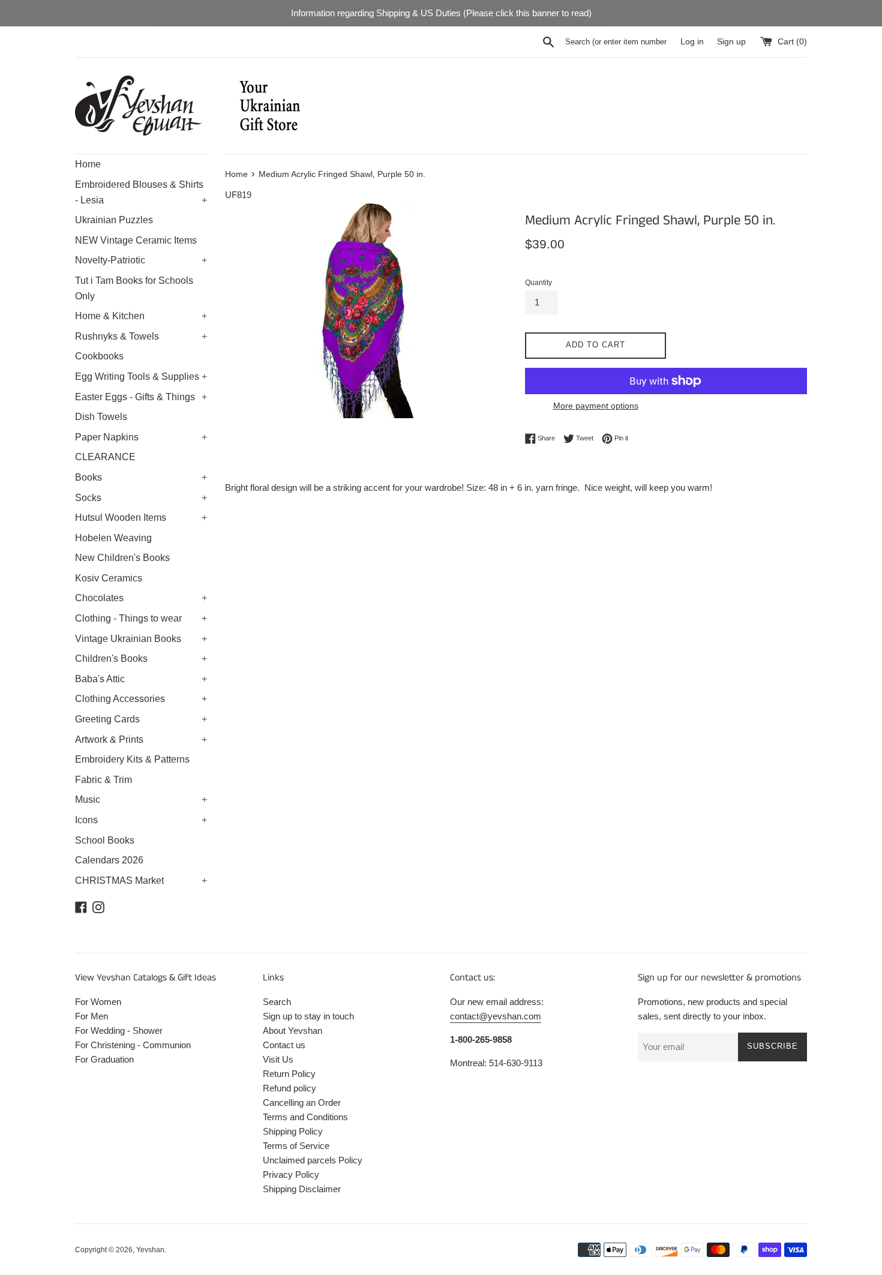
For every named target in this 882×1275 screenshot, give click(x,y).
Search (277, 1002)
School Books (104, 840)
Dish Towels (101, 417)
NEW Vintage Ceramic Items (136, 240)
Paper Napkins (141, 437)
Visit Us (278, 1059)
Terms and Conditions (305, 1117)
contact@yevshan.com (495, 1016)
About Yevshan (292, 1030)
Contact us (284, 1045)
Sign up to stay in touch (308, 1016)
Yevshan (150, 1250)
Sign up (731, 41)
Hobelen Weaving (113, 538)
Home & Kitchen (141, 316)
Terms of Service (296, 1146)
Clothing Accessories (141, 699)
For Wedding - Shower (119, 1030)
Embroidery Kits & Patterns (132, 759)
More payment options (595, 405)
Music (141, 799)
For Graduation (104, 1059)
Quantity (538, 282)
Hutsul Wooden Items (141, 517)
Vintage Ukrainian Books (141, 639)
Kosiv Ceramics (108, 578)
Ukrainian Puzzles (114, 220)
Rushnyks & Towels (141, 336)
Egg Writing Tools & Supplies (141, 376)
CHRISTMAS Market (141, 880)
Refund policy (289, 1088)
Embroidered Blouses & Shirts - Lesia (141, 192)
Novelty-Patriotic (141, 260)
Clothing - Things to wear (141, 618)
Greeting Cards (141, 719)
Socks (141, 498)
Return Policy (289, 1074)
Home (88, 164)
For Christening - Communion (133, 1045)
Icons (141, 820)
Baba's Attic (141, 679)
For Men (91, 1016)
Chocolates (141, 598)
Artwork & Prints (141, 739)
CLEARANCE (105, 457)
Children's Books (141, 658)
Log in (692, 41)
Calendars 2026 (109, 860)
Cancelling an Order (302, 1102)
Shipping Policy (293, 1131)
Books (141, 477)
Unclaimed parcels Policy (312, 1160)
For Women (98, 1002)
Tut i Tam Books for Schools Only (134, 288)
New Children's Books (122, 558)
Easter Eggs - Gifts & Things (141, 397)
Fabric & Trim (103, 780)
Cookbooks (99, 356)
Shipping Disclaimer (302, 1189)
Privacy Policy (291, 1174)
